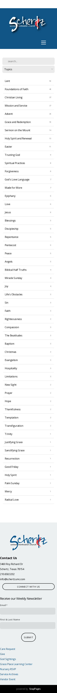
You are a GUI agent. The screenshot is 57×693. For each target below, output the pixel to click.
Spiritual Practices (15, 163)
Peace (8, 253)
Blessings (10, 220)
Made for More (13, 187)
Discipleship (11, 228)
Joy (6, 286)
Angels (9, 261)
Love (7, 204)
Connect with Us (28, 586)
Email (3, 605)
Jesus (8, 212)
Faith (7, 311)
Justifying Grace (14, 442)
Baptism (9, 343)
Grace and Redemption (18, 122)
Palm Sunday (12, 483)
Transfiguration (14, 425)
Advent (9, 114)
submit (28, 637)
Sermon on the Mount (17, 130)
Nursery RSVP (8, 669)
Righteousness (13, 319)
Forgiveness (12, 171)
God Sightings (8, 659)
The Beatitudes (13, 335)
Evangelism (11, 360)
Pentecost (10, 245)
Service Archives (9, 674)
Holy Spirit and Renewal (18, 138)
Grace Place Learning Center (16, 664)
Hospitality (11, 368)
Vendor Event (7, 679)
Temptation (11, 417)
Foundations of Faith (16, 89)
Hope (8, 401)
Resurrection (12, 458)
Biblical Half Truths (16, 270)
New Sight (10, 384)
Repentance (11, 237)
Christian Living (13, 97)
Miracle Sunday (13, 278)
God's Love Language (17, 179)
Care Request (7, 649)
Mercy (8, 491)
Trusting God (12, 155)
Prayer (8, 393)
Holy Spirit (10, 475)
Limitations (11, 376)
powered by (28, 688)
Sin (6, 302)
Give (2, 654)
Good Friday (11, 467)
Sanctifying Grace (15, 450)
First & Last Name (10, 619)
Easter (8, 146)
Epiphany (10, 196)
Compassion (12, 327)
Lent (7, 81)
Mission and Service (16, 105)
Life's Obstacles (13, 294)
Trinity (8, 434)
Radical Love (12, 499)
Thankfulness (13, 409)
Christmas (10, 352)
